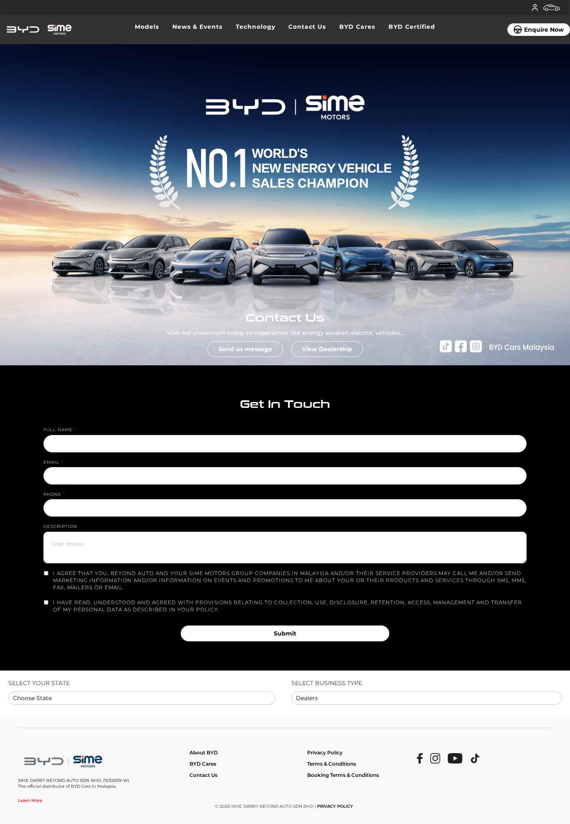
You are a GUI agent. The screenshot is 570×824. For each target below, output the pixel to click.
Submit (285, 633)
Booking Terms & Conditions (343, 775)
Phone (52, 494)
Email (51, 462)
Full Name (58, 429)
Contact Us (203, 775)
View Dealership (327, 349)
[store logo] (61, 29)
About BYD (203, 752)
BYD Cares (202, 764)
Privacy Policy (325, 752)
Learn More (30, 800)
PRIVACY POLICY (335, 806)
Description (60, 526)
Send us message (245, 349)
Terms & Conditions (331, 764)
